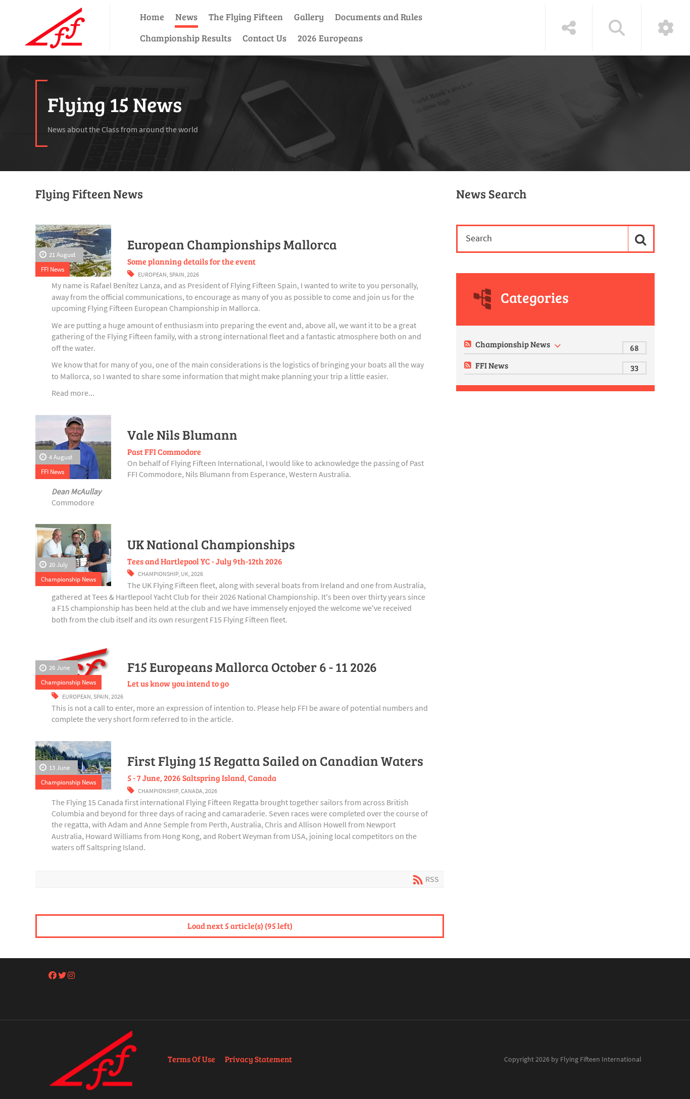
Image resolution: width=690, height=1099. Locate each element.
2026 (193, 274)
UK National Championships (211, 544)
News (186, 17)
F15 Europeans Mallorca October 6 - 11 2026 (252, 667)
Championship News (68, 579)
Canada (192, 791)
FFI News (52, 269)
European (152, 274)
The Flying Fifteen (246, 17)
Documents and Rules (378, 17)
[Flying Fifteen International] (54, 27)
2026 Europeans (330, 38)
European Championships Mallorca (232, 244)
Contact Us (264, 38)
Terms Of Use (191, 1059)
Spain (176, 274)
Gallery (309, 17)
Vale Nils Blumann (182, 435)
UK (184, 574)
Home (152, 17)
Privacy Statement (258, 1059)
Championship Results (185, 38)
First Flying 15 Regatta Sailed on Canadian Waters (275, 761)
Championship (158, 574)
